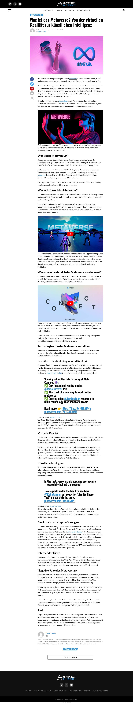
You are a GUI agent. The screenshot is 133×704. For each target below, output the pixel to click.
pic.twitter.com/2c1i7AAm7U (60, 411)
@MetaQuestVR (53, 389)
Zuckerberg (63, 101)
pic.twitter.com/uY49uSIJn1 (59, 501)
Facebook (73, 78)
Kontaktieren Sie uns (100, 691)
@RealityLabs (72, 398)
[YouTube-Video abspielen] (70, 234)
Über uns (28, 691)
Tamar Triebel (42, 31)
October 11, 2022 (55, 417)
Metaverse (42, 175)
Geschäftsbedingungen (42, 691)
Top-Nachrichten (83, 10)
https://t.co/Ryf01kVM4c (76, 408)
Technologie (69, 10)
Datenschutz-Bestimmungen (79, 691)
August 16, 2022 (55, 506)
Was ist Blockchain (75, 532)
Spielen (59, 10)
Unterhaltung (48, 10)
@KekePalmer (52, 494)
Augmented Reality (54, 373)
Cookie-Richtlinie (60, 691)
